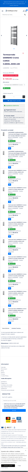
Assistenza (4, 388)
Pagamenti (4, 383)
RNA (22, 447)
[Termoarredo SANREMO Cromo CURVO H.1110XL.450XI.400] (3, 172)
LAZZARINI (6, 68)
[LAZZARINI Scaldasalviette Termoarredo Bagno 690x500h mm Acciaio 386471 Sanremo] (3, 153)
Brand (2, 372)
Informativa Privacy (11, 403)
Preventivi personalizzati (7, 390)
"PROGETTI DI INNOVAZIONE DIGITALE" (17, 431)
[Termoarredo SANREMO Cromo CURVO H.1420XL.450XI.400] (3, 241)
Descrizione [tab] (5, 328)
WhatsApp (20, 122)
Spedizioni (4, 381)
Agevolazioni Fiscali (6, 386)
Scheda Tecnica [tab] (16, 328)
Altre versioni (6, 82)
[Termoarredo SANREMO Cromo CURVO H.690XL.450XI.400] (3, 293)
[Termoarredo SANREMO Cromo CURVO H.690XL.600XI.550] (3, 310)
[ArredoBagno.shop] (12, 10)
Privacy (3, 374)
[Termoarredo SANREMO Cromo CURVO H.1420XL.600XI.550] (3, 275)
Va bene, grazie (8, 465)
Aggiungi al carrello (15, 100)
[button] (26, 35)
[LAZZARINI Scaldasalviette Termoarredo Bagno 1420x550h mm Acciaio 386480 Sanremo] (3, 134)
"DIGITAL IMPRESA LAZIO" (9, 442)
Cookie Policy (4, 375)
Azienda (3, 367)
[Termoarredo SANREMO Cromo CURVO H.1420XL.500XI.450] (3, 258)
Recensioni (4, 369)
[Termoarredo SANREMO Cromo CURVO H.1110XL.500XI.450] (3, 189)
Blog (2, 370)
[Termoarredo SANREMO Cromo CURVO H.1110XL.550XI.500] (3, 206)
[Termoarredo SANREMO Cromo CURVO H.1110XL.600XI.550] (3, 223)
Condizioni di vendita (6, 385)
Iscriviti (14, 410)
